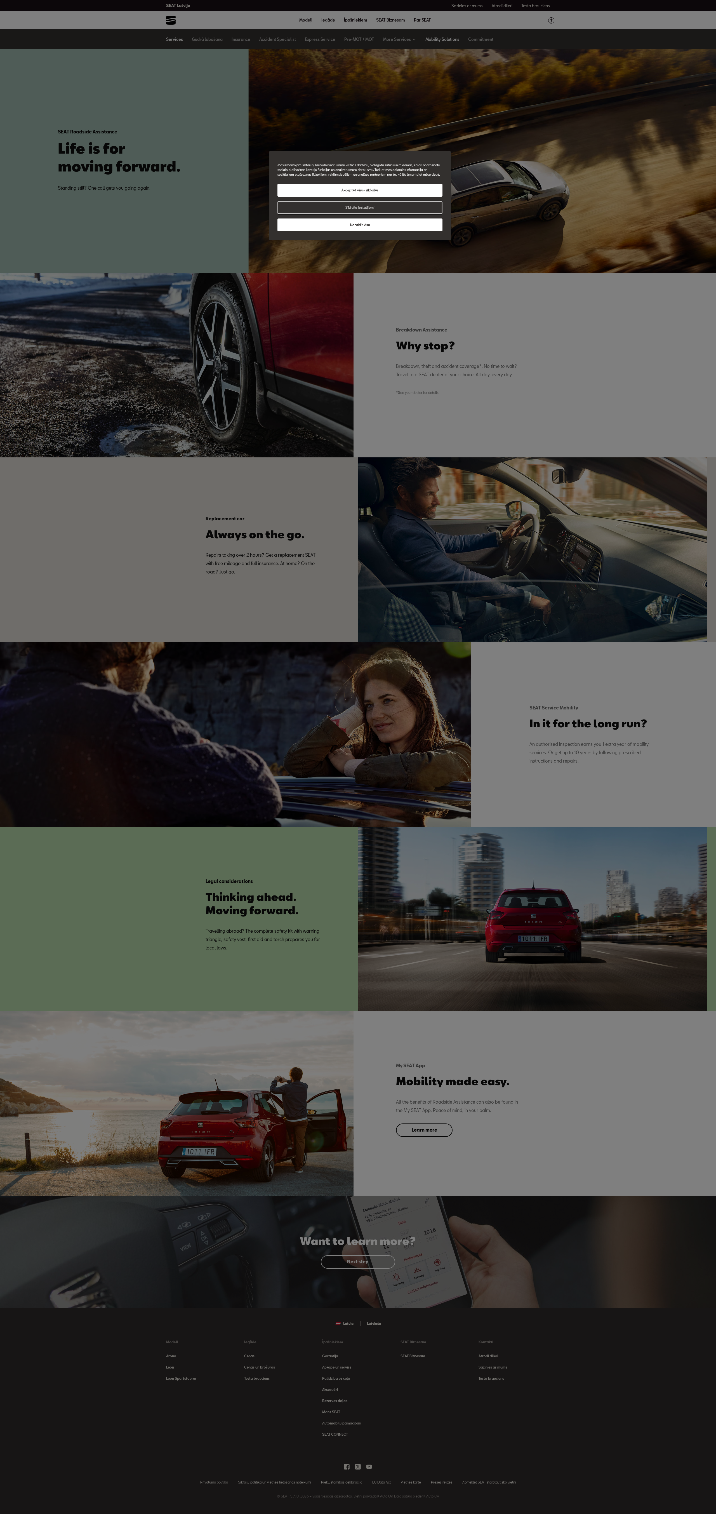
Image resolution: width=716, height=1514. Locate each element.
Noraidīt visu (360, 225)
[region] (360, 195)
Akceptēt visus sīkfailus (359, 190)
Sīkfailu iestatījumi (359, 207)
